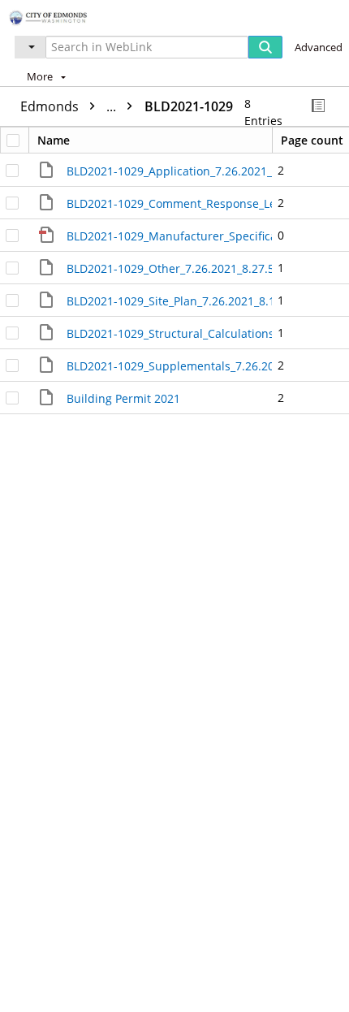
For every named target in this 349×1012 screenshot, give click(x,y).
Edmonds (69, 106)
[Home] (69, 16)
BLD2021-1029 (188, 106)
